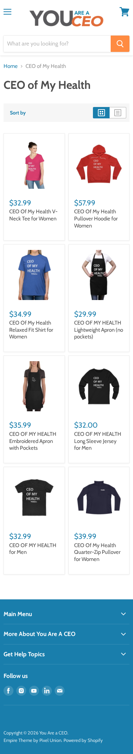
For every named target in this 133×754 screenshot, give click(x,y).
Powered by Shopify (83, 740)
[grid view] (101, 112)
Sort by (18, 113)
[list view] (118, 112)
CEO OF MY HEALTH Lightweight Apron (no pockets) (98, 330)
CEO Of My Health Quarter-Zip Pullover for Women (97, 552)
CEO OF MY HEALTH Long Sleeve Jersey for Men (97, 441)
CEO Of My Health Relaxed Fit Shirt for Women (31, 330)
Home (11, 66)
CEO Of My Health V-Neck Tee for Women (33, 215)
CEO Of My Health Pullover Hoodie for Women (96, 218)
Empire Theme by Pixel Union (32, 740)
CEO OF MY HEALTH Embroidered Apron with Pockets (32, 441)
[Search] (120, 44)
